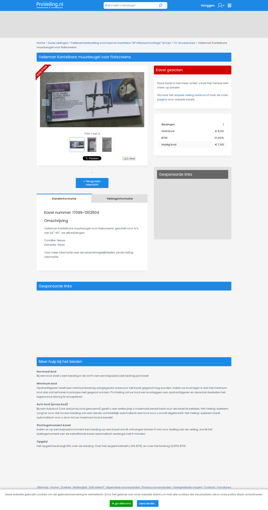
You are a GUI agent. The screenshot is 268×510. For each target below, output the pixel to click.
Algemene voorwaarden (123, 487)
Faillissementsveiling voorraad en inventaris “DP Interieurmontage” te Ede (121, 43)
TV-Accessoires (184, 43)
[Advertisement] (134, 23)
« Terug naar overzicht (92, 183)
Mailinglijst (80, 487)
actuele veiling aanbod (190, 95)
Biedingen (168, 124)
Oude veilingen (58, 43)
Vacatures (224, 487)
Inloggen (208, 5)
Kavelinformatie (64, 199)
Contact (209, 487)
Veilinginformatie (120, 199)
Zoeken (66, 487)
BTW (164, 138)
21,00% (219, 138)
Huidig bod (168, 145)
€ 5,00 (219, 131)
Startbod (167, 131)
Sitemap (43, 487)
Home (41, 43)
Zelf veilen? (96, 487)
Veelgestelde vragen (187, 487)
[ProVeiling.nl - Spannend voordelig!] (50, 5)
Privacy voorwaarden (156, 487)
